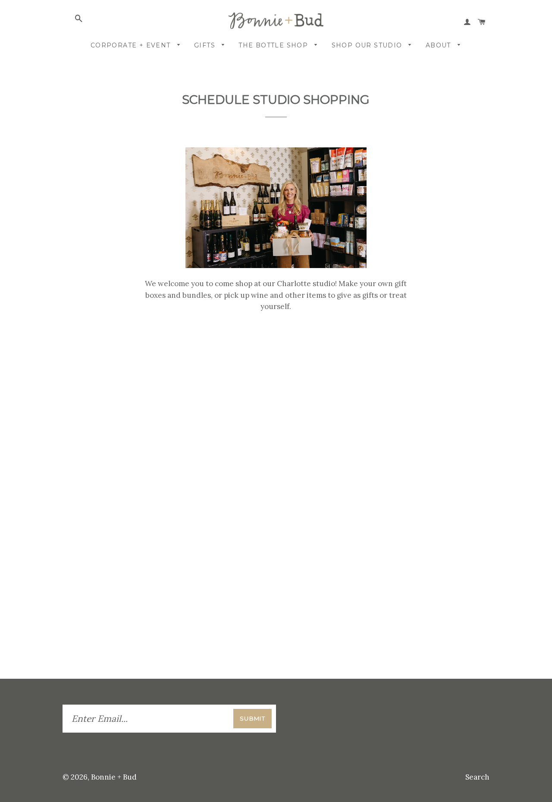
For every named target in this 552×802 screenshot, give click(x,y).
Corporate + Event (132, 45)
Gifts (205, 45)
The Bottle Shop (274, 45)
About (439, 45)
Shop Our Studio (368, 45)
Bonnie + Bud (114, 777)
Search (477, 777)
